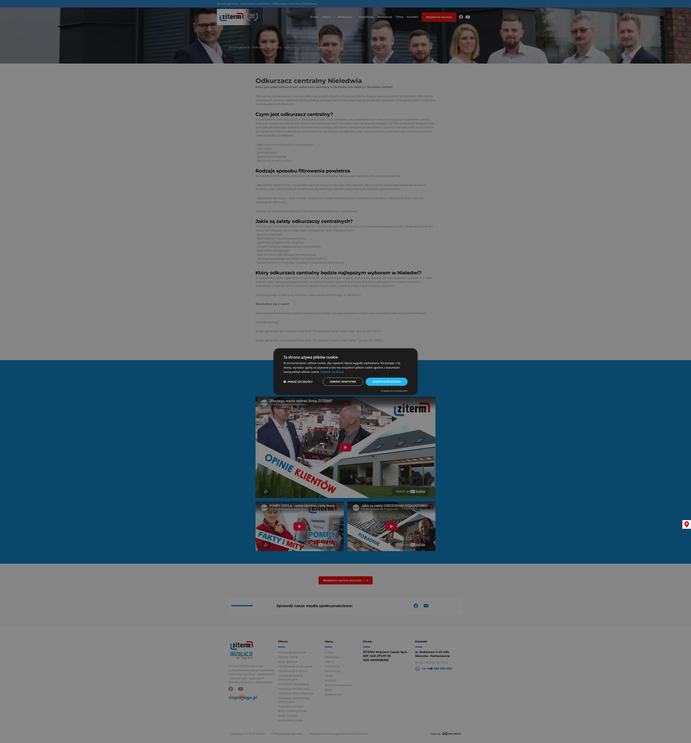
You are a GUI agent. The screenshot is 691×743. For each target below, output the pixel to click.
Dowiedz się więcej (332, 372)
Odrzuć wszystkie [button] (343, 381)
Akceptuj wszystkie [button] (386, 381)
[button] (298, 381)
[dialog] (345, 371)
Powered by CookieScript (394, 391)
